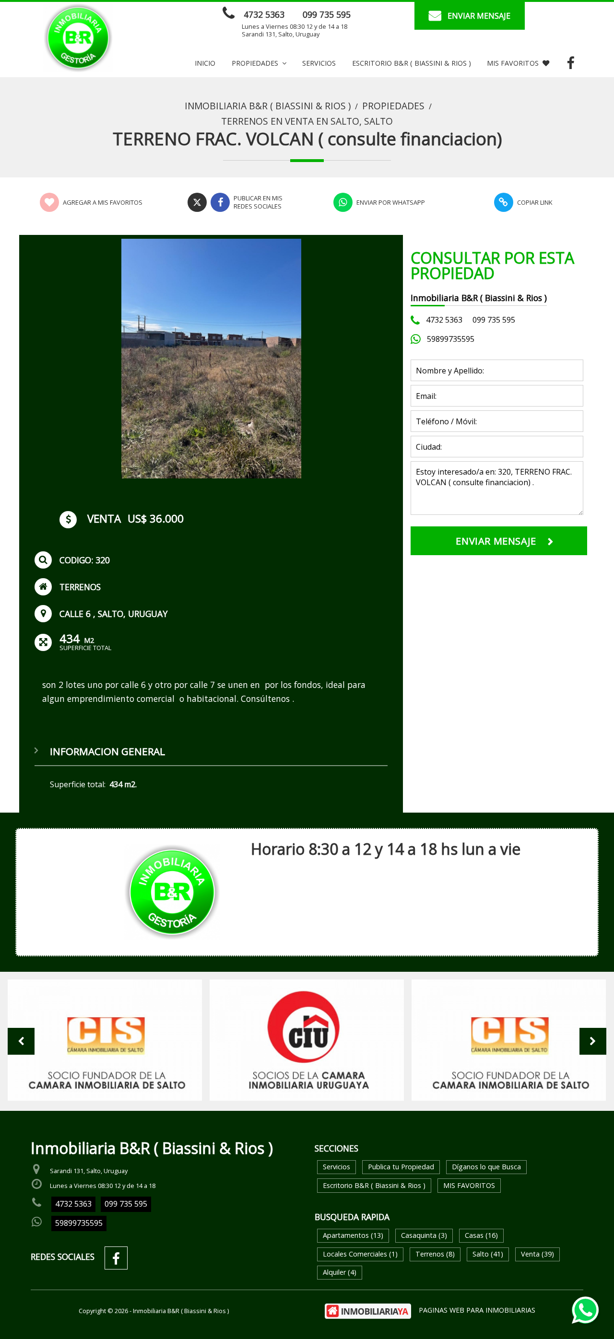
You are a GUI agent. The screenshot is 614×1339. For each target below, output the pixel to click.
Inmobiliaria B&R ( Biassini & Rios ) (268, 106)
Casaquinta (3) (424, 1235)
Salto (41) (487, 1253)
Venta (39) (537, 1253)
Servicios (319, 63)
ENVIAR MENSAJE (479, 16)
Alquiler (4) (339, 1272)
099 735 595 (327, 14)
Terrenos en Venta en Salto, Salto (307, 121)
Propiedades (393, 106)
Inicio (205, 63)
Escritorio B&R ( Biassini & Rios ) (411, 63)
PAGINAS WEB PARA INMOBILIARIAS (477, 1310)
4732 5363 (264, 14)
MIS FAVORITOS (513, 63)
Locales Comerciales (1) (360, 1253)
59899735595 (450, 339)
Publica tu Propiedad (401, 1166)
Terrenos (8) (435, 1253)
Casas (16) (481, 1235)
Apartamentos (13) (353, 1235)
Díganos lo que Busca (486, 1166)
